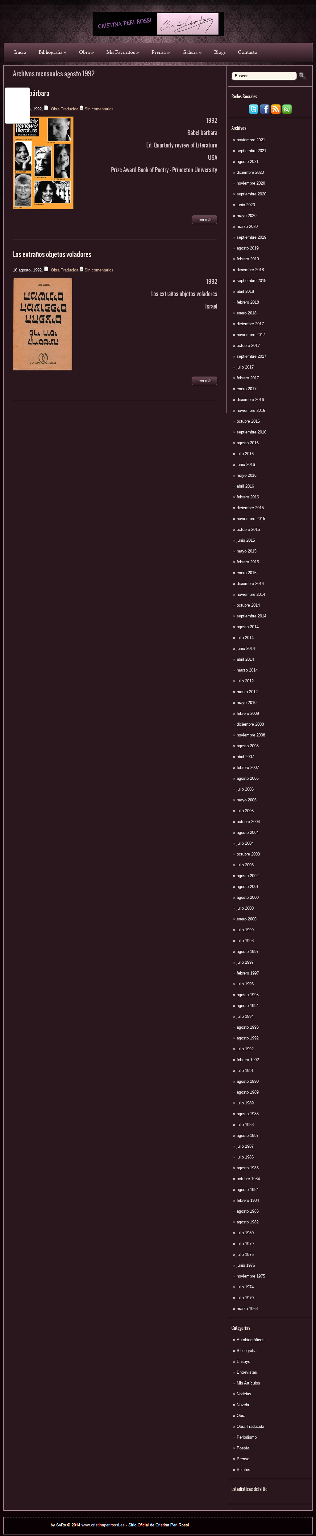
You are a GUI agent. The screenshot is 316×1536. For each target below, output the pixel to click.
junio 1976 (246, 1265)
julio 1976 (245, 1254)
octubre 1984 (248, 1178)
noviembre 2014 (251, 594)
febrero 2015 (248, 562)
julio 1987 (245, 1146)
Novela (243, 1404)
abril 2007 (245, 756)
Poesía (243, 1448)
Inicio (20, 52)
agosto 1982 (248, 1222)
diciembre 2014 (250, 583)
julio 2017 (245, 367)
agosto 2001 (248, 886)
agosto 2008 (248, 746)
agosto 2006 (248, 778)
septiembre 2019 (251, 237)
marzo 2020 (247, 226)
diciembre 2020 (250, 172)
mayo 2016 (246, 475)
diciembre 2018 (250, 269)
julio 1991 (245, 1070)
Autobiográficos (250, 1340)
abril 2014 (245, 659)
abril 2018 (245, 291)
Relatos (243, 1469)
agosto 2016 (248, 443)
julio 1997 (245, 962)
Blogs (220, 52)
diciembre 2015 (250, 508)
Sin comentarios (99, 109)
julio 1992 (245, 1049)
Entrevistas (247, 1372)
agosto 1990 (248, 1081)
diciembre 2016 (250, 399)
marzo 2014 (247, 670)
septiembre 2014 (251, 616)
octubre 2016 (248, 421)
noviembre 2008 (251, 735)
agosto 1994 (248, 1005)
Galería (192, 52)
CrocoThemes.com (169, 1530)
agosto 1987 (248, 1135)
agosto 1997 (248, 951)
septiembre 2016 (251, 432)
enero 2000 (246, 919)
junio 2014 (246, 648)
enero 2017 (246, 388)
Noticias (244, 1394)
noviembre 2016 (251, 410)
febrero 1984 (248, 1200)
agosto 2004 (248, 832)
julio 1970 (245, 1297)
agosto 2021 (248, 161)
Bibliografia (53, 52)
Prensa (161, 52)
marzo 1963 (247, 1308)
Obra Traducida (250, 1426)
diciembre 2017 (250, 324)
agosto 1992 (248, 1038)
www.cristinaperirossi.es (211, 1523)
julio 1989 (245, 1103)
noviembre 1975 (251, 1276)
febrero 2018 (248, 302)
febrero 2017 (248, 378)
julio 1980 (245, 1233)
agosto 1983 (248, 1211)
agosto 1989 (248, 1092)
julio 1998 (245, 940)
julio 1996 (245, 984)
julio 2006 (245, 789)
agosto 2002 (248, 875)
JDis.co (195, 1530)
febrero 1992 (248, 1059)
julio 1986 (245, 1157)
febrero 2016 (248, 497)
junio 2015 (246, 540)
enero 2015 (246, 572)
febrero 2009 (248, 713)
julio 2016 (245, 453)
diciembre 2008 (250, 724)
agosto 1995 (248, 994)
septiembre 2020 (251, 194)
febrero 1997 (248, 973)
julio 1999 (245, 930)
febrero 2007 (248, 767)
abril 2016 (245, 486)
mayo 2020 (246, 215)
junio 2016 (246, 464)
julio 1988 (245, 1124)
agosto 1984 (248, 1189)
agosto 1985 (248, 1168)
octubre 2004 (248, 821)
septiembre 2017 (251, 356)
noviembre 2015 (251, 518)
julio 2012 (245, 681)
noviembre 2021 (251, 140)
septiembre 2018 (251, 280)
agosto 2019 (248, 248)
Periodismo (247, 1437)
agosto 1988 (248, 1113)
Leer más (204, 220)
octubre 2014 (248, 605)
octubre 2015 (248, 529)
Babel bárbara (31, 93)
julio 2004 (245, 843)
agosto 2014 (248, 627)
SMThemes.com (115, 1530)
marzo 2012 (247, 691)
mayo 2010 (246, 702)
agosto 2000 (248, 897)
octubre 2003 (248, 854)
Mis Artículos (248, 1383)
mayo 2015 (246, 551)
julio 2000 (245, 908)
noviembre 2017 (251, 334)
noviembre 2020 (251, 183)
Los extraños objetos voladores (52, 254)
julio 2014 (245, 637)
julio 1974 (245, 1287)
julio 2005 (245, 811)
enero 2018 (246, 313)
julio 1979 (245, 1243)
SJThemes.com (225, 1530)
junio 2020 (246, 205)
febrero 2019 (248, 259)
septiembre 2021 (251, 150)
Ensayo (243, 1361)
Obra (86, 52)
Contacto (247, 52)
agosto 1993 (248, 1027)
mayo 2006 (246, 800)
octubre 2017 (248, 345)
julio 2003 (245, 865)
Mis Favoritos (122, 52)
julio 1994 (245, 1016)
